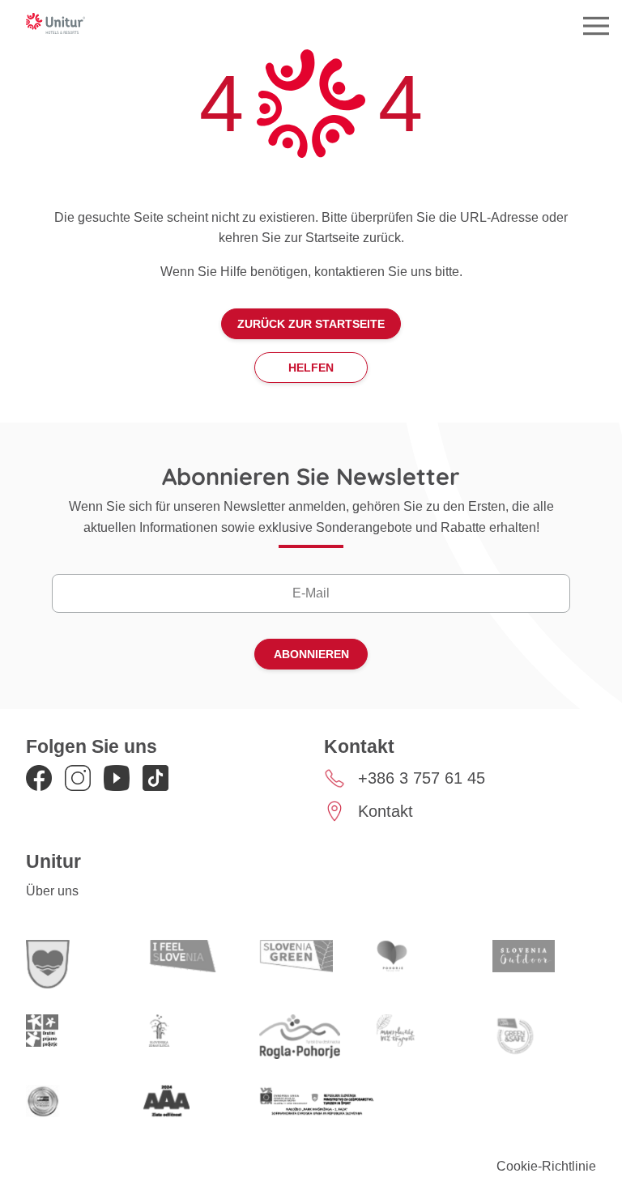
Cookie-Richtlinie (546, 1166)
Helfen (311, 367)
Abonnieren (311, 654)
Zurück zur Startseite (311, 323)
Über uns (52, 891)
